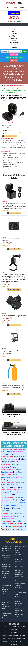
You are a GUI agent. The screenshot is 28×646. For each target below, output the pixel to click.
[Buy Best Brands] (14, 2)
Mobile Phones (18, 587)
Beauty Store (5, 562)
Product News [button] (14, 13)
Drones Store (18, 605)
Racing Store (5, 620)
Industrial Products (6, 593)
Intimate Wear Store (20, 583)
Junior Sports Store (6, 564)
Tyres (16, 594)
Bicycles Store (18, 608)
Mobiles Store (18, 559)
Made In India (5, 606)
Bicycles (4, 553)
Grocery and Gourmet (20, 557)
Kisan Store (5, 611)
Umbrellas (17, 599)
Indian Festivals (19, 563)
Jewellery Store (5, 617)
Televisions (17, 590)
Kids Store (4, 608)
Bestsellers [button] (14, 60)
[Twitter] (13, 623)
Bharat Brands (14, 635)
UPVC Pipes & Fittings (20, 576)
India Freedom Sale (6, 548)
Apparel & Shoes (6, 550)
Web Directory (14, 641)
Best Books (5, 635)
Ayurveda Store (5, 573)
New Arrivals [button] (14, 54)
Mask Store (18, 596)
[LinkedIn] (18, 623)
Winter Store (18, 601)
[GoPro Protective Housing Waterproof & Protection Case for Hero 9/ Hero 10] (14, 338)
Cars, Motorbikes (6, 555)
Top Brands (4, 615)
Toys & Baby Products (20, 592)
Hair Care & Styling (6, 566)
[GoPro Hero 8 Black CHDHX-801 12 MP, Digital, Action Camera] (14, 226)
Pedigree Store (18, 574)
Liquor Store (18, 561)
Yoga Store (18, 585)
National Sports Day (6, 546)
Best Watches (11, 638)
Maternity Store (5, 559)
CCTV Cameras (6, 557)
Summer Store (18, 603)
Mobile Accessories (6, 600)
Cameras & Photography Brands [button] (14, 57)
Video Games (5, 568)
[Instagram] (15, 623)
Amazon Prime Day (6, 613)
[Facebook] (10, 623)
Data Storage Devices (20, 546)
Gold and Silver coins (20, 554)
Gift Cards (17, 552)
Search (25, 51)
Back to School (5, 571)
